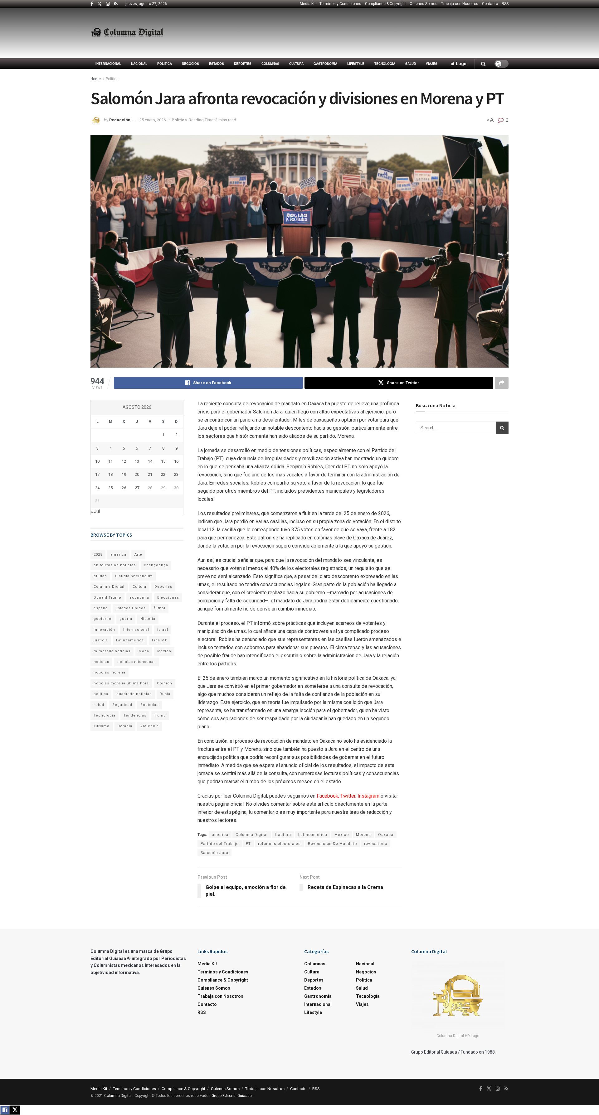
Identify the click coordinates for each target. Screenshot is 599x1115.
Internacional (108, 63)
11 (110, 461)
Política (164, 63)
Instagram (369, 796)
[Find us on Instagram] (108, 4)
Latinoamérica (312, 835)
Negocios (190, 63)
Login (461, 63)
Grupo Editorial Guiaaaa (232, 1095)
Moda (144, 651)
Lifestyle (355, 63)
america (220, 835)
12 (124, 461)
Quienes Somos (423, 4)
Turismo (102, 726)
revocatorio (375, 844)
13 (137, 461)
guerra (125, 619)
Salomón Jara (214, 853)
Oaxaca (385, 835)
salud (99, 705)
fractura (283, 835)
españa (101, 608)
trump (160, 715)
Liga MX (159, 640)
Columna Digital (252, 835)
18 (110, 474)
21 (150, 474)
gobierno (102, 619)
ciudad (100, 576)
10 (97, 461)
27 (137, 487)
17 (97, 474)
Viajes (431, 63)
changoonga (156, 565)
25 (110, 487)
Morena (363, 835)
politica (101, 694)
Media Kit (308, 4)
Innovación (104, 630)
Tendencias (135, 715)
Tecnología (384, 63)
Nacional (139, 63)
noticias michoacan (136, 662)
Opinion (164, 683)
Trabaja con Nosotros (459, 4)
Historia (147, 619)
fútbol (159, 608)
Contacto (490, 4)
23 (176, 474)
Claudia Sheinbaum (134, 576)
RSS (505, 4)
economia (139, 598)
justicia (101, 640)
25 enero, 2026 (152, 120)
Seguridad (122, 705)
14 (150, 461)
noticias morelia (109, 672)
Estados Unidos (131, 608)
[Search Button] (483, 63)
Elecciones (168, 598)
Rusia (165, 694)
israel (162, 630)
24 (97, 487)
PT (248, 844)
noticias (101, 662)
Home (95, 79)
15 (163, 461)
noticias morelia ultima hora (121, 683)
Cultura (296, 63)
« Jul (95, 511)
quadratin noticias (134, 694)
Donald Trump (107, 598)
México (341, 835)
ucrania (125, 726)
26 (124, 487)
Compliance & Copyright (385, 4)
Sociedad (149, 705)
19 (124, 474)
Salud (410, 63)
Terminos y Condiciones (340, 4)
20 (137, 474)
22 (163, 474)
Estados (216, 63)
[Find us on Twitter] (99, 4)
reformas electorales (279, 844)
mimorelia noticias (112, 651)
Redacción (119, 120)
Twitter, (349, 796)
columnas (270, 63)
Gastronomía (325, 63)
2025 (98, 555)
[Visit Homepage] (127, 33)
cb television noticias (115, 565)
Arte (138, 555)
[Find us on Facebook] (91, 4)
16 (176, 461)
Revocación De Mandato (332, 844)
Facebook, (328, 796)
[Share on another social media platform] (502, 383)
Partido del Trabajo (220, 844)
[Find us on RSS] (116, 4)
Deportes (242, 63)
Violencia (149, 726)
